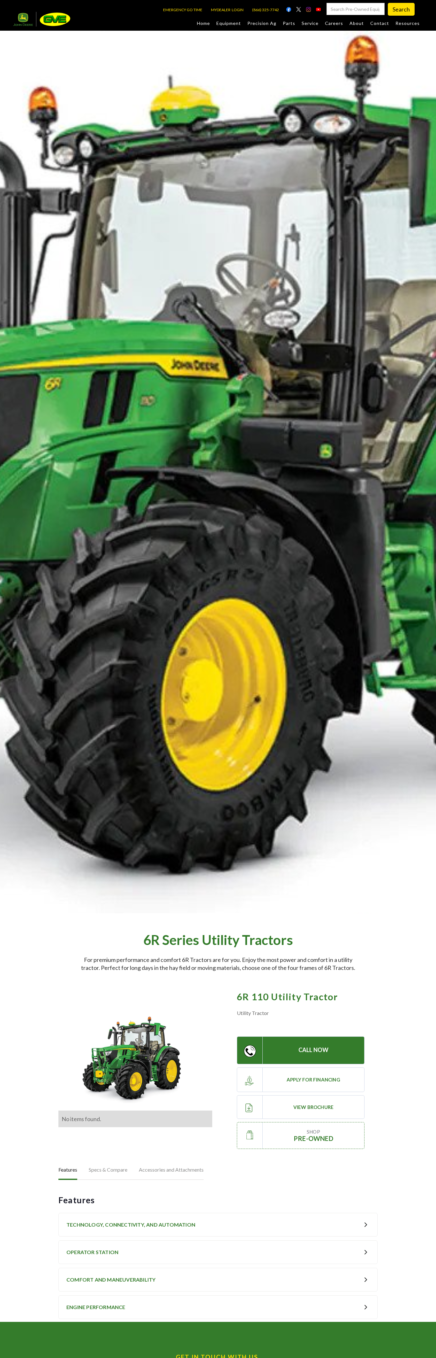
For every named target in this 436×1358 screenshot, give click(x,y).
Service (310, 23)
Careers (334, 23)
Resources (407, 23)
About (357, 23)
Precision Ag (261, 23)
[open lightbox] (135, 1059)
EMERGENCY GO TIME (182, 9)
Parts (289, 23)
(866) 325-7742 (265, 9)
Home (203, 23)
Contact (379, 23)
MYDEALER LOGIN (227, 9)
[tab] (67, 1170)
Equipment (228, 23)
